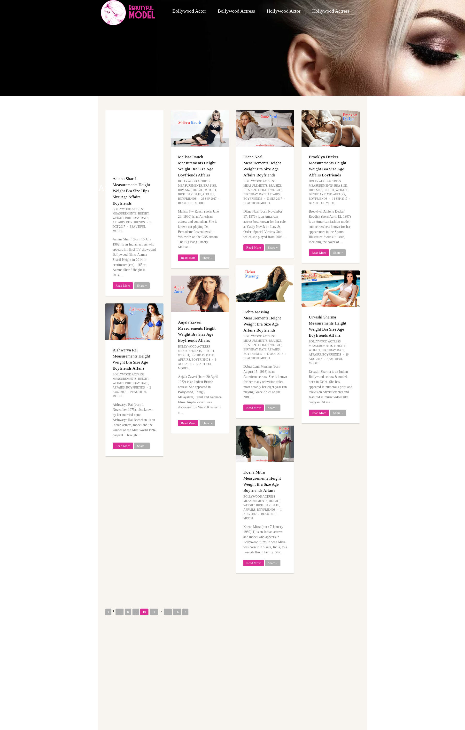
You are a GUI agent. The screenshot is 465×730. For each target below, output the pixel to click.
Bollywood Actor (189, 11)
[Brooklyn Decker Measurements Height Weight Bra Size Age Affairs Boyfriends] (331, 128)
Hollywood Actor (284, 11)
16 (177, 612)
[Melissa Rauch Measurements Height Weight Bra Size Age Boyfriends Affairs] (200, 128)
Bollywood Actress (236, 11)
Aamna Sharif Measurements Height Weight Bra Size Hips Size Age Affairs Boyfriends (131, 191)
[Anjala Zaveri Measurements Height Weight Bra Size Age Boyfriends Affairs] (200, 294)
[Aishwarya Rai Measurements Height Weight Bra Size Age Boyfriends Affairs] (134, 321)
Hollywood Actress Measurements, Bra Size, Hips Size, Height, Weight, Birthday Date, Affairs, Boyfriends (197, 190)
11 (153, 612)
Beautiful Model (191, 203)
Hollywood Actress (331, 11)
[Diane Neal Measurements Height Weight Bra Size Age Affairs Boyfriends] (265, 128)
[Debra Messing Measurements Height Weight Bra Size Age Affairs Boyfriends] (265, 283)
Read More (123, 285)
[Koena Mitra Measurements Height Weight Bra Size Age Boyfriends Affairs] (265, 444)
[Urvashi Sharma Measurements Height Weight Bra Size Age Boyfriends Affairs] (331, 288)
